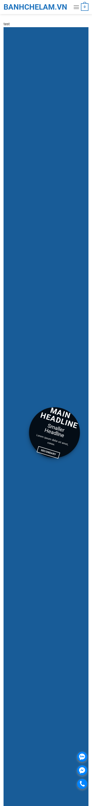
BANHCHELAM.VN (15, 7)
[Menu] (76, 7)
